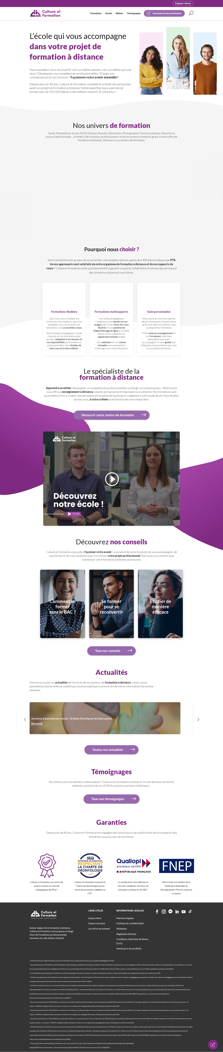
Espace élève (183, 3)
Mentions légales (125, 918)
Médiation (121, 928)
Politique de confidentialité (130, 923)
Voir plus (130, 1043)
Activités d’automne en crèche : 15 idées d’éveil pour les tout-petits (71, 718)
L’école (108, 13)
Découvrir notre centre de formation (107, 415)
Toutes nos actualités (107, 750)
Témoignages (134, 13)
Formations (95, 13)
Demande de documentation (167, 13)
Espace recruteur (96, 923)
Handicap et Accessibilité (129, 948)
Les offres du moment (99, 928)
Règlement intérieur (126, 934)
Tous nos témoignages (107, 799)
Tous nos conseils (107, 651)
